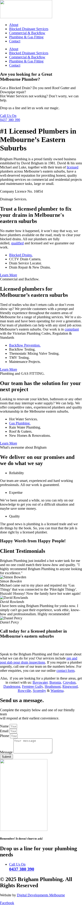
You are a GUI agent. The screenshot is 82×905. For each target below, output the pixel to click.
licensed (72, 167)
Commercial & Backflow (27, 33)
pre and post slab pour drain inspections (38, 660)
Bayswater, (41, 682)
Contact (14, 41)
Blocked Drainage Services (28, 29)
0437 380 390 (10, 120)
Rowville (24, 691)
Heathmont (53, 686)
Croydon (69, 682)
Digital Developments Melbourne (41, 895)
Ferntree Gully (32, 686)
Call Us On (8, 116)
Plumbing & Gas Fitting (26, 37)
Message (6, 752)
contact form (65, 670)
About (13, 25)
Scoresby (39, 691)
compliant (72, 329)
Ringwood (70, 686)
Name (5, 726)
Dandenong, (12, 686)
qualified (17, 243)
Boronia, (55, 682)
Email (4, 731)
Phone (5, 736)
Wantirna (57, 691)
